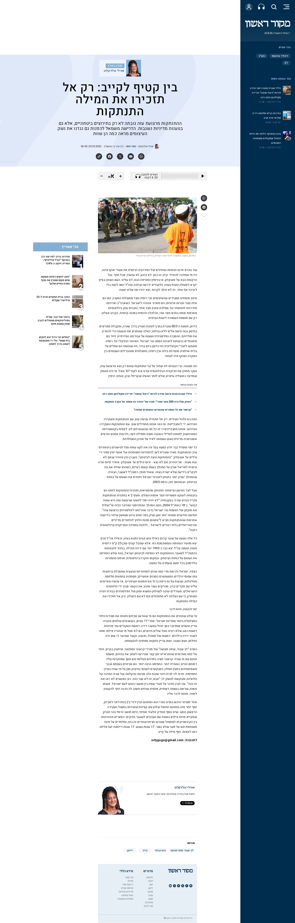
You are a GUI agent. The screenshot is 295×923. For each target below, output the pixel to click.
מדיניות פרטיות (126, 891)
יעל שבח (277, 122)
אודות (130, 881)
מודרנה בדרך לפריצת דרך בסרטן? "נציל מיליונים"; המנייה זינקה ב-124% (55, 260)
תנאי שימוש (127, 895)
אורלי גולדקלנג (273, 102)
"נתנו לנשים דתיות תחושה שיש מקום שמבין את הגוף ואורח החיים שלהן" (55, 280)
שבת (150, 895)
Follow (189, 803)
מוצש (150, 891)
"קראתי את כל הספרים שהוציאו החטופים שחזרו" (163, 410)
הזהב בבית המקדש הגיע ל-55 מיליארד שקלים (53, 298)
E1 (286, 63)
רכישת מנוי (127, 884)
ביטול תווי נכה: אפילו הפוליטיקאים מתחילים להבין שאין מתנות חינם (54, 320)
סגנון (150, 899)
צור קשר (129, 877)
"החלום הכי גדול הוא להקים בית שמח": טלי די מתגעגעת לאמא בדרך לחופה (54, 340)
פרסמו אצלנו (127, 888)
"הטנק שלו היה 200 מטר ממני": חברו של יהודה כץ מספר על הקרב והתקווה (148, 402)
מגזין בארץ (115, 66)
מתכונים (149, 902)
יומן (151, 884)
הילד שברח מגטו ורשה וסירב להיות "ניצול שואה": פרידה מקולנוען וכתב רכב (265, 92)
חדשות (149, 877)
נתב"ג (262, 56)
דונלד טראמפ (280, 56)
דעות (150, 881)
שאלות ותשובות (125, 899)
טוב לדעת (148, 906)
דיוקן (150, 888)
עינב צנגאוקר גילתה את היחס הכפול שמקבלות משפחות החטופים (265, 138)
